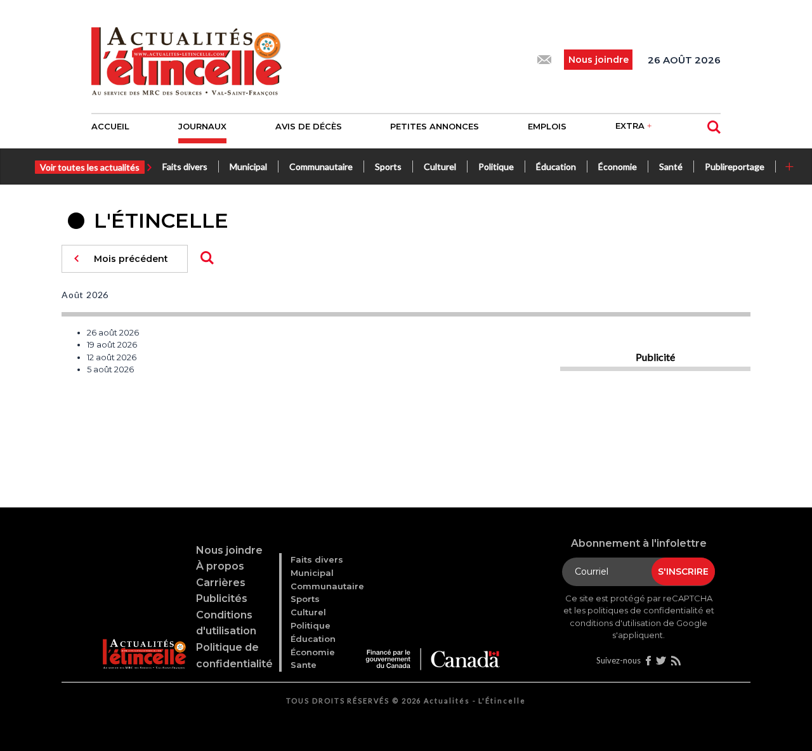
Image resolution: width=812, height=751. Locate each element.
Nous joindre (229, 550)
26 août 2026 (113, 332)
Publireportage (734, 166)
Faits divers (184, 166)
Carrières (221, 583)
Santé (671, 166)
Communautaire (321, 166)
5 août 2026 (110, 369)
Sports (388, 166)
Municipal (248, 166)
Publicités (221, 598)
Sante (304, 665)
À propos (220, 566)
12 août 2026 (111, 357)
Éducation (556, 166)
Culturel (440, 166)
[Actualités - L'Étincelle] (144, 639)
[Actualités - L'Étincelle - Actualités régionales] (186, 59)
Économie (617, 166)
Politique (496, 166)
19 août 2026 (112, 344)
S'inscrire (683, 571)
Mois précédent (131, 258)
